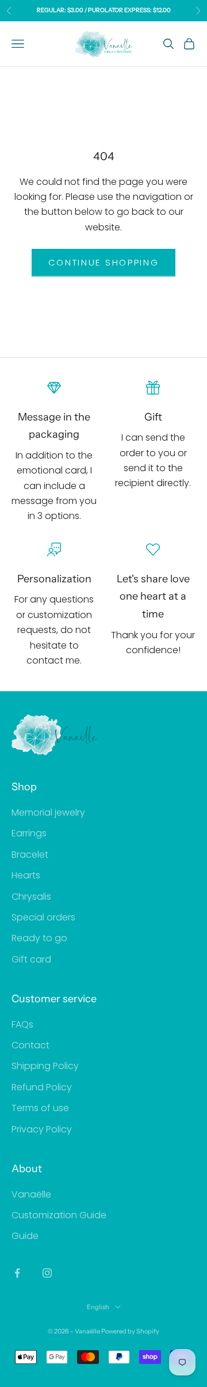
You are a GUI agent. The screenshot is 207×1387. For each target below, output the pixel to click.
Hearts (26, 875)
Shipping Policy (45, 1066)
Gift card (31, 959)
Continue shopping (103, 262)
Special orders (43, 917)
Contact (30, 1045)
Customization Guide (59, 1215)
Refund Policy (42, 1087)
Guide (25, 1235)
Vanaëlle (31, 1194)
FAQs (22, 1024)
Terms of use (40, 1108)
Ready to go (39, 938)
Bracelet (30, 854)
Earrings (29, 833)
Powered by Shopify (130, 1331)
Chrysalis (31, 896)
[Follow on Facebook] (17, 1273)
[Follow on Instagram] (47, 1273)
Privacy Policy (42, 1129)
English (98, 1307)
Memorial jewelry (48, 812)
